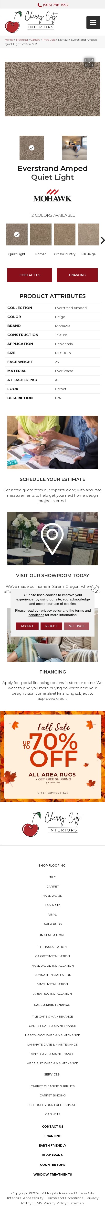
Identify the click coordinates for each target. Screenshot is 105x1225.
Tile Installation (52, 947)
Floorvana (52, 1155)
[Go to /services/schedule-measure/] (52, 460)
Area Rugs (53, 924)
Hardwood (52, 896)
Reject (51, 626)
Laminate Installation (52, 975)
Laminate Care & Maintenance (52, 1044)
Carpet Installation (52, 956)
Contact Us (30, 275)
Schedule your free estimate (52, 1105)
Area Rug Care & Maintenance (52, 1063)
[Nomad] (41, 234)
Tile (53, 877)
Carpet (35, 39)
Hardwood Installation (53, 965)
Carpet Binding (53, 1095)
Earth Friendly (52, 1145)
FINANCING (77, 275)
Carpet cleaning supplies (52, 1086)
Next (97, 145)
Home (9, 39)
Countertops (52, 1165)
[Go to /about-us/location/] (52, 556)
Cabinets (52, 1114)
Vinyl (52, 914)
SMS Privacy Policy (50, 1203)
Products (48, 39)
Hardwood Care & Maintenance (52, 1035)
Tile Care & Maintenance (52, 1016)
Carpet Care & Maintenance (52, 1026)
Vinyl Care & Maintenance (52, 1054)
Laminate (52, 905)
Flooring (22, 39)
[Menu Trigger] (93, 22)
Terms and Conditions (64, 1198)
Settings (76, 626)
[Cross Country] (65, 234)
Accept (27, 626)
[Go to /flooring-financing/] (52, 655)
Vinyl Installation (52, 984)
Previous (7, 145)
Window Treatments (52, 1174)
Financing (52, 1136)
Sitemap (77, 1203)
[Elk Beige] (89, 234)
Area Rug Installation (52, 993)
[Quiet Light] (17, 234)
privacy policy (51, 610)
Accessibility (33, 1198)
